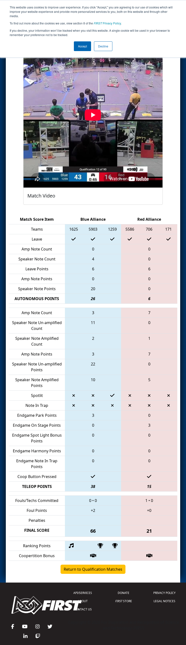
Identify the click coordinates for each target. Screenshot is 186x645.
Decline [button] (103, 46)
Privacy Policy (107, 23)
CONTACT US (83, 609)
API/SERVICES (82, 593)
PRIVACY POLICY (164, 593)
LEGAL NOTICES (164, 601)
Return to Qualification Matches (93, 569)
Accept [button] (82, 46)
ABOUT (83, 601)
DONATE (123, 593)
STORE (123, 601)
